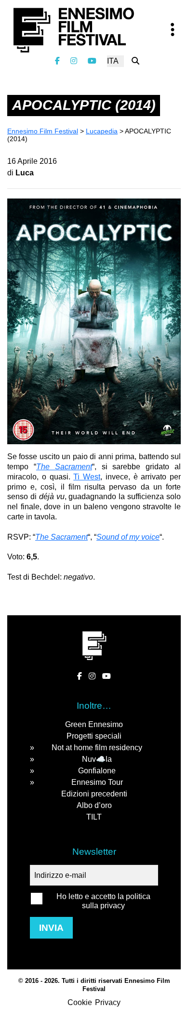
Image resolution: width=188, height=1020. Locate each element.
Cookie (79, 1002)
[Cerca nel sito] (135, 61)
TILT (94, 817)
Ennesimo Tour (97, 782)
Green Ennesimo (94, 724)
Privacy (108, 1002)
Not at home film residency (97, 747)
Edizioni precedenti (94, 794)
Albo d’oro (94, 805)
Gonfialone (97, 771)
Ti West (86, 477)
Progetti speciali (94, 736)
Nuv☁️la (97, 759)
